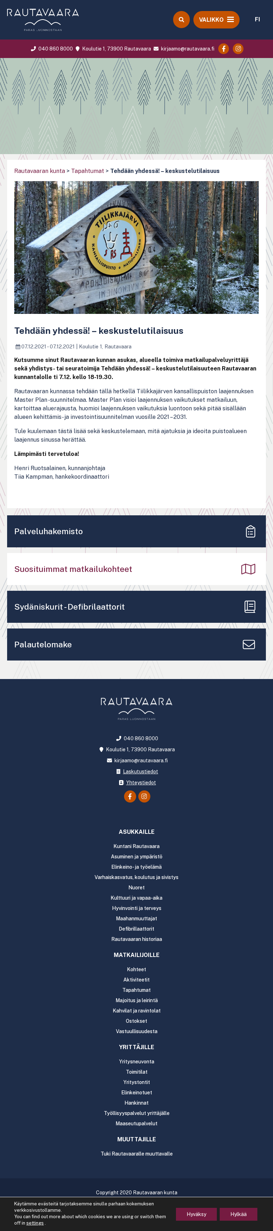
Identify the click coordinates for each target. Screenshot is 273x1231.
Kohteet (136, 969)
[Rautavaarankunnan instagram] (238, 48)
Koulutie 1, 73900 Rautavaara (116, 49)
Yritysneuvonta (136, 1061)
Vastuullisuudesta (136, 1031)
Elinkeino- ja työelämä (136, 867)
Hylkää (238, 1214)
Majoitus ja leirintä (137, 1000)
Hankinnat (136, 1103)
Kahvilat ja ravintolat (137, 1011)
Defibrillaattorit (136, 929)
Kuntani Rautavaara (136, 846)
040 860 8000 (55, 49)
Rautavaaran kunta (39, 171)
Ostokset (136, 1021)
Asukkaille (137, 831)
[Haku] (181, 19)
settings (35, 1223)
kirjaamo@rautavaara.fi (187, 49)
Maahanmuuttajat (136, 918)
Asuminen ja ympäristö (136, 856)
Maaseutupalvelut (136, 1123)
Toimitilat (137, 1072)
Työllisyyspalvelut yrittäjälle (137, 1113)
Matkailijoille (137, 955)
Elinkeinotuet (136, 1092)
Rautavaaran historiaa (136, 939)
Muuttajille (136, 1139)
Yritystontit (136, 1082)
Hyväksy (196, 1214)
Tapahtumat (87, 171)
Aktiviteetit (136, 980)
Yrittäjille (136, 1047)
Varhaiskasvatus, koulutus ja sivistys (136, 877)
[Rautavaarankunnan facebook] (223, 48)
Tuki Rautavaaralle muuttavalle (137, 1154)
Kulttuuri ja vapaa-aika (136, 898)
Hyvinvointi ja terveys (136, 908)
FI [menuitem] (257, 19)
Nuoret (136, 887)
